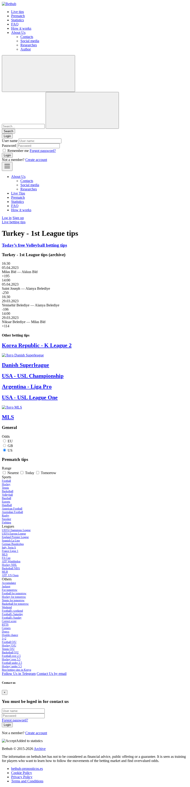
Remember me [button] (18, 151)
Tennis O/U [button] (8, 649)
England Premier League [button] (15, 537)
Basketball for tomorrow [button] (15, 603)
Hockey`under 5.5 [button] (12, 666)
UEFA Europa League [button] (14, 533)
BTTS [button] (5, 624)
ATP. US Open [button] (10, 575)
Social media (29, 41)
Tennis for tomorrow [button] (13, 600)
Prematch (18, 16)
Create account (36, 160)
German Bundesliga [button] (13, 544)
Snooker (6, 519)
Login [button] (7, 136)
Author (25, 49)
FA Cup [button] (6, 558)
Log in (7, 218)
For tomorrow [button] (9, 590)
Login (7, 155)
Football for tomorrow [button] (14, 593)
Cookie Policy (21, 773)
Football (6, 480)
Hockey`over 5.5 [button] (11, 659)
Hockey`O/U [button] (9, 645)
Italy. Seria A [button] (9, 547)
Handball (7, 505)
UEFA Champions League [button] (16, 530)
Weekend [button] (7, 607)
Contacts (26, 37)
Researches (28, 45)
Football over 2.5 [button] (11, 656)
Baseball (6, 498)
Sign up (18, 218)
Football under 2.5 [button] (12, 662)
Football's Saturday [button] (12, 614)
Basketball (7, 491)
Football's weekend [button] (12, 610)
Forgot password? (43, 151)
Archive (40, 749)
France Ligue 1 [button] (10, 551)
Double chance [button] (10, 635)
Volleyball (7, 494)
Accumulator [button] (9, 583)
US (10, 450)
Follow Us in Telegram (19, 674)
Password (9, 146)
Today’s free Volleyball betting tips (34, 245)
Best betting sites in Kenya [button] (16, 669)
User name (10, 141)
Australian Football (12, 512)
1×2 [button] (4, 638)
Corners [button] (6, 628)
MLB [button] (5, 571)
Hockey (6, 484)
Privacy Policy (21, 777)
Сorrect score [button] (9, 621)
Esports (6, 501)
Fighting (6, 522)
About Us (18, 33)
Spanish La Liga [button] (11, 540)
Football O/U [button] (9, 642)
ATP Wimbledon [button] (11, 561)
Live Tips (18, 193)
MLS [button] (5, 554)
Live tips (17, 12)
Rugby (5, 515)
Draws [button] (5, 631)
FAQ (15, 24)
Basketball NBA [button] (11, 568)
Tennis (5, 487)
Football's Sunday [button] (12, 617)
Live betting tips (13, 222)
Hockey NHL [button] (9, 565)
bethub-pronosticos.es (27, 769)
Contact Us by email (51, 674)
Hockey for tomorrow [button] (14, 596)
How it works (21, 28)
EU (10, 441)
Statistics (17, 20)
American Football (12, 508)
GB (10, 446)
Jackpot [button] (6, 586)
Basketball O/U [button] (10, 652)
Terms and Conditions (27, 781)
